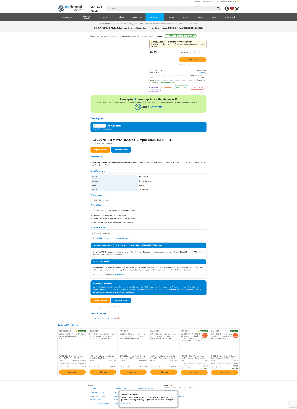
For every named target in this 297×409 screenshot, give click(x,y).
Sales (214, 17)
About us (93, 389)
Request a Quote (100, 149)
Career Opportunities (97, 392)
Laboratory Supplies (87, 17)
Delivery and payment (97, 396)
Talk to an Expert (121, 149)
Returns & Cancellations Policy (100, 403)
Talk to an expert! (181, 87)
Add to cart (193, 60)
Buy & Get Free (155, 17)
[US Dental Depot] (70, 11)
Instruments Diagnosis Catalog (104, 318)
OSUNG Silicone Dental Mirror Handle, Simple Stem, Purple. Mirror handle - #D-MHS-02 (163, 358)
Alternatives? (167, 87)
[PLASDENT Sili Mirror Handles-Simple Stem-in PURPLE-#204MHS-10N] (72, 343)
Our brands (223, 2)
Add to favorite (198, 87)
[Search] (218, 8)
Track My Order (119, 392)
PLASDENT (203, 73)
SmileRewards (230, 17)
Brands (185, 17)
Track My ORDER (212, 2)
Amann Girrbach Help (145, 389)
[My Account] (226, 8)
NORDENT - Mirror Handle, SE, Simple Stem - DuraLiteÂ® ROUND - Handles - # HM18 (224, 358)
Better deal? (155, 87)
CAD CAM (106, 17)
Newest (199, 17)
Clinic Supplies (67, 17)
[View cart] (236, 8)
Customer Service (199, 2)
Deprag (171, 17)
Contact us (232, 2)
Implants (121, 17)
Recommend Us (119, 400)
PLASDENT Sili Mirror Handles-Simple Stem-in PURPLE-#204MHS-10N (71, 357)
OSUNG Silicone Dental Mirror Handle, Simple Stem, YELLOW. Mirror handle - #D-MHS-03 (132, 358)
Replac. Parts (137, 17)
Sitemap (116, 403)
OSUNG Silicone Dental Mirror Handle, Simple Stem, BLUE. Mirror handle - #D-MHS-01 (102, 358)
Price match (155, 91)
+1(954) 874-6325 (94, 9)
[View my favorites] (231, 8)
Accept (125, 403)
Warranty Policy (95, 400)
